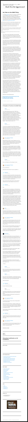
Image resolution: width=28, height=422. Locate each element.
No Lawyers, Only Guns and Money (8, 372)
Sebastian (6, 172)
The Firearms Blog (5, 376)
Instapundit (5, 371)
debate (8, 14)
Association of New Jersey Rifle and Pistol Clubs (9, 356)
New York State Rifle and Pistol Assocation (9, 358)
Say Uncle (4, 375)
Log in (4, 385)
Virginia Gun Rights (6, 379)
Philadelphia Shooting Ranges (7, 362)
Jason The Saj (6, 233)
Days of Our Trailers (6, 369)
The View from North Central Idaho (8, 377)
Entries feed (5, 386)
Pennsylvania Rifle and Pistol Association (9, 360)
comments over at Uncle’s (11, 20)
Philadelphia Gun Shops (6, 361)
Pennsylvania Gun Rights (6, 374)
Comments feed (5, 387)
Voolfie (6, 108)
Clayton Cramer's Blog (6, 368)
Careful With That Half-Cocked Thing (8, 98)
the (6, 14)
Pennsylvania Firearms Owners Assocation (9, 359)
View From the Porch (6, 378)
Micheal (6, 123)
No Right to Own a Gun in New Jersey (8, 97)
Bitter (5, 208)
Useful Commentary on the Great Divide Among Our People (11, 96)
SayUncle (6, 159)
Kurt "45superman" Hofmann (9, 217)
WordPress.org (5, 388)
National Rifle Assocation (6, 357)
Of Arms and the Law (6, 373)
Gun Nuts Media (5, 370)
